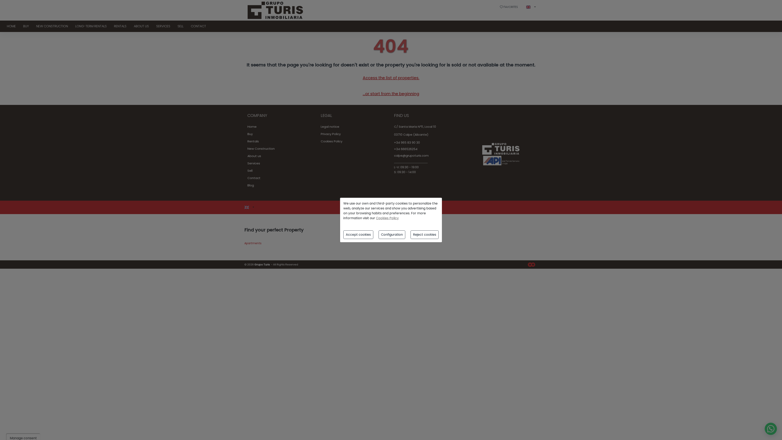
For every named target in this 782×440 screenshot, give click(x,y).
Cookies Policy (387, 218)
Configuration (392, 234)
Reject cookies (424, 234)
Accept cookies (358, 234)
